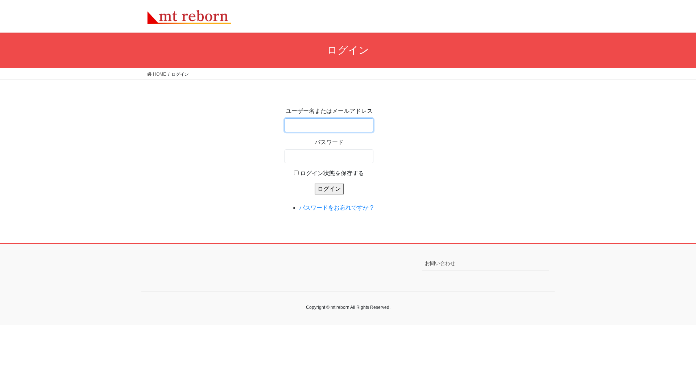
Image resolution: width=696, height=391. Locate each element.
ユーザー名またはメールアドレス (329, 111)
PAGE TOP (674, 373)
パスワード (329, 142)
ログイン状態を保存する (332, 173)
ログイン (329, 189)
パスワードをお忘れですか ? (336, 208)
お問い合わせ (440, 263)
